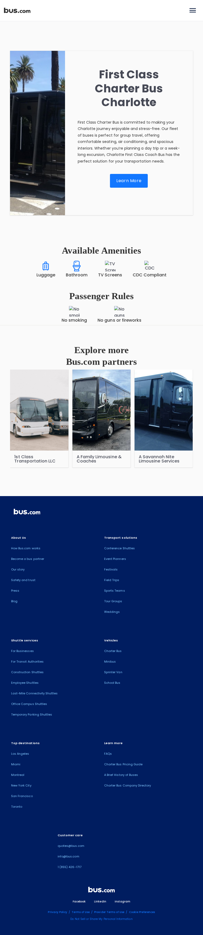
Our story (18, 569)
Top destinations (25, 743)
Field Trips (111, 580)
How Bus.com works (25, 548)
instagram (122, 901)
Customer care (70, 835)
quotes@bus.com (71, 846)
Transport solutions (120, 538)
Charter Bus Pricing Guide (123, 764)
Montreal (17, 775)
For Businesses (22, 651)
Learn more (113, 743)
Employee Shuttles (25, 683)
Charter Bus (113, 651)
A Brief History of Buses (121, 775)
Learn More (128, 181)
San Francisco (22, 796)
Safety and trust (23, 580)
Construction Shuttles (27, 672)
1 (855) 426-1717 (69, 867)
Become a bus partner (27, 559)
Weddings (112, 612)
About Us (18, 538)
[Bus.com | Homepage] (27, 512)
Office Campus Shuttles (29, 704)
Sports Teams (114, 590)
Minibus (110, 661)
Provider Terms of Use (109, 912)
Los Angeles (20, 754)
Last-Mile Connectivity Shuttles (34, 693)
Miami (15, 764)
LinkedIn (100, 901)
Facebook (79, 901)
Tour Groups (113, 601)
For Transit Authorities (27, 661)
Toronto (16, 806)
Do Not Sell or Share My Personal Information (101, 919)
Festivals (111, 569)
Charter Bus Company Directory (127, 785)
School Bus (112, 683)
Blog (14, 601)
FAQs (108, 754)
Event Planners (115, 559)
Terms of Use (81, 912)
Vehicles (111, 640)
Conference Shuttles (119, 548)
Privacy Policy (57, 912)
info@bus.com (68, 856)
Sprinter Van (113, 672)
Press (15, 590)
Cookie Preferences (142, 912)
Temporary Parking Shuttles (31, 714)
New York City (21, 785)
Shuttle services (24, 640)
